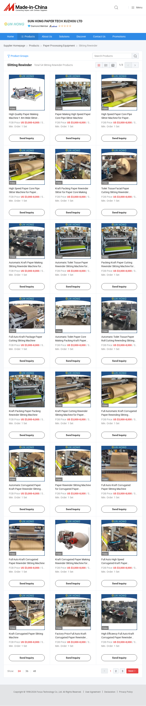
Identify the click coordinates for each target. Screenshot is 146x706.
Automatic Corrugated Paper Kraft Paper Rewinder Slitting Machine (25, 488)
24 (19, 671)
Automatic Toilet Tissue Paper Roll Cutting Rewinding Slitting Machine (117, 340)
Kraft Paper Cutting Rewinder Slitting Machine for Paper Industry (71, 414)
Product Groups (19, 56)
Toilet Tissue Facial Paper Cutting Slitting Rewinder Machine (115, 192)
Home (10, 36)
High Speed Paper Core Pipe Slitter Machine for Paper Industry (24, 192)
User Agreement (93, 691)
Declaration (109, 691)
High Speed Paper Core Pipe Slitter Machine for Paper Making (116, 117)
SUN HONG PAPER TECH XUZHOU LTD (55, 21)
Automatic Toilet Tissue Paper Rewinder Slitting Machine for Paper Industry (71, 266)
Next (131, 671)
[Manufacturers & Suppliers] (26, 7)
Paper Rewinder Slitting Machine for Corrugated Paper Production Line (73, 488)
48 (34, 671)
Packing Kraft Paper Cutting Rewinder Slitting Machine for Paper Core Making (117, 266)
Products (30, 36)
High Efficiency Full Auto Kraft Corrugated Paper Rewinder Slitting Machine (117, 637)
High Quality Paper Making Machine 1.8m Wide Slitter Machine (23, 117)
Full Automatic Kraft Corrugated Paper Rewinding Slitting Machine (119, 414)
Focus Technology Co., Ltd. (50, 691)
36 (26, 671)
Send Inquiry (27, 138)
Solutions (64, 36)
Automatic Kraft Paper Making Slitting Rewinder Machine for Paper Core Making (26, 266)
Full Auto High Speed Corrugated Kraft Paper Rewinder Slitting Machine (115, 563)
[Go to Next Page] (135, 65)
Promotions (119, 36)
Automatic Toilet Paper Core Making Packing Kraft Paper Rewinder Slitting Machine (70, 340)
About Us (47, 36)
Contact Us (99, 36)
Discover (81, 36)
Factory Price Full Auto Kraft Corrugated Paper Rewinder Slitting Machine (70, 637)
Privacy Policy (126, 691)
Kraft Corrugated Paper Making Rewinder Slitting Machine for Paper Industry (72, 563)
